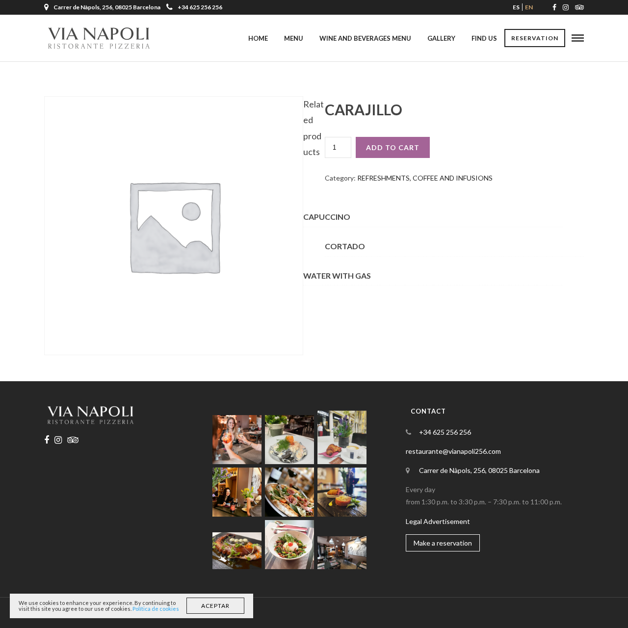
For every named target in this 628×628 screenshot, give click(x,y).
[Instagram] (566, 7)
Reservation (534, 38)
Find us (484, 38)
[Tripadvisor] (579, 7)
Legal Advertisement (438, 521)
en (529, 7)
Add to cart (392, 147)
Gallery (441, 38)
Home (258, 38)
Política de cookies (155, 608)
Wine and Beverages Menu (365, 38)
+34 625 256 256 (200, 7)
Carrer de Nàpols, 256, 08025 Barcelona (479, 470)
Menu (293, 38)
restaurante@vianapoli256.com (453, 451)
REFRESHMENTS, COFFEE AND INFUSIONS (425, 178)
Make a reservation (443, 543)
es (516, 7)
